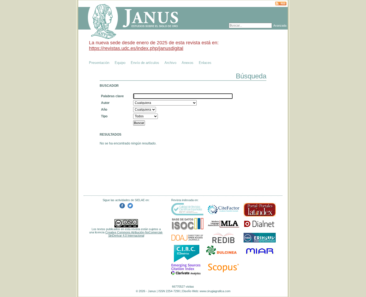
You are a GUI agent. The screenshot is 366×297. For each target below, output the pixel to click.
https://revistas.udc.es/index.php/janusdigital (136, 48)
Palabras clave (112, 96)
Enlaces (205, 63)
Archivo (170, 63)
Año (104, 109)
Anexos (187, 63)
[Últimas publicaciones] (280, 4)
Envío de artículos (145, 63)
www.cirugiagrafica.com (215, 291)
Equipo (120, 63)
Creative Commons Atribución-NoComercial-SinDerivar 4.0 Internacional (134, 234)
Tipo (104, 116)
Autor (105, 103)
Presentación (99, 63)
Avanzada (279, 25)
